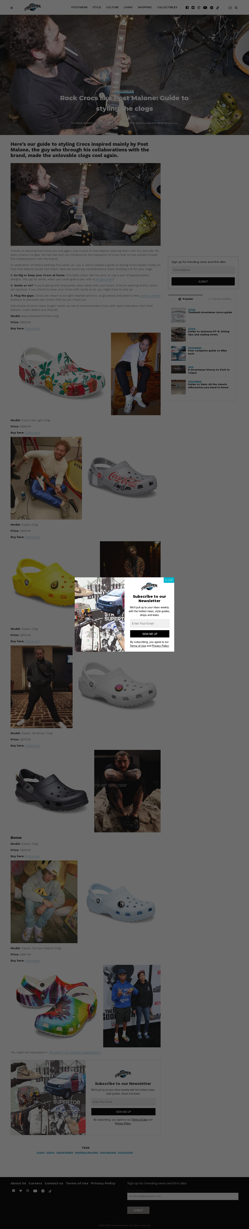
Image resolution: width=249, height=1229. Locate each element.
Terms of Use (138, 645)
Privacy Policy (160, 645)
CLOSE (169, 580)
